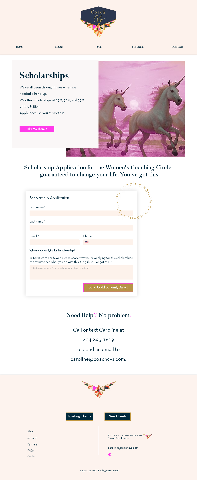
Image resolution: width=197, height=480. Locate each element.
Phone (87, 236)
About (30, 431)
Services (32, 438)
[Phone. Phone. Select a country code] (88, 242)
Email (34, 236)
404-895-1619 (98, 339)
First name (38, 207)
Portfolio (32, 444)
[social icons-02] (110, 454)
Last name (37, 221)
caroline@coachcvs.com (97, 359)
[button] (99, 389)
